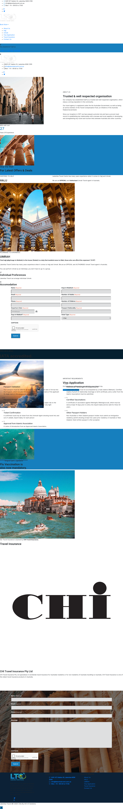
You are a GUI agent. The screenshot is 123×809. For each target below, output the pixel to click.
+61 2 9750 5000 (10, 50)
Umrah (6, 33)
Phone (16, 301)
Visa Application (9, 35)
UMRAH (86, 782)
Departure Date (19, 308)
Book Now (3, 24)
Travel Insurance (9, 37)
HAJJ (86, 779)
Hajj (5, 30)
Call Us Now (5, 174)
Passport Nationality (72, 308)
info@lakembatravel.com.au (14, 66)
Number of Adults (71, 294)
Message (14, 720)
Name (16, 288)
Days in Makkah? (20, 314)
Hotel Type (68, 314)
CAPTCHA (14, 323)
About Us (7, 28)
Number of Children (72, 301)
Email (16, 294)
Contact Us (7, 39)
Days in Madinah (70, 288)
